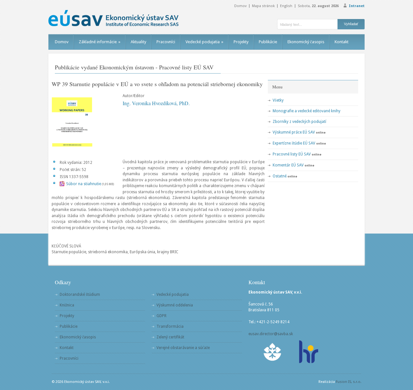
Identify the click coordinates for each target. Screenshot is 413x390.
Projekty (241, 41)
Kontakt (341, 41)
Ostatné (280, 176)
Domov (240, 6)
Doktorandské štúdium (80, 294)
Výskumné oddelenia (174, 305)
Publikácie (268, 41)
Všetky (278, 100)
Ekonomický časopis (305, 41)
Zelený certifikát (170, 337)
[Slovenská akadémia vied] (272, 351)
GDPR (161, 316)
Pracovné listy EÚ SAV (292, 154)
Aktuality (138, 41)
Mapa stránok (263, 6)
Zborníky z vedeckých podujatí (299, 121)
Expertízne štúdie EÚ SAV (294, 143)
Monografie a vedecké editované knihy (306, 111)
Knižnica (67, 305)
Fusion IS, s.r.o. (348, 382)
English (286, 6)
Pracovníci (165, 41)
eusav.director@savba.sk (270, 334)
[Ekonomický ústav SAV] (113, 18)
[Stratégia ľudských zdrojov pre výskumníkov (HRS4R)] (308, 351)
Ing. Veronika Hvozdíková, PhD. (156, 103)
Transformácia (170, 326)
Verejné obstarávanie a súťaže (183, 347)
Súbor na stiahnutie (83, 184)
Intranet (357, 6)
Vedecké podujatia (204, 41)
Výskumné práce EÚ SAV (294, 132)
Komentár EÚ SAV (288, 165)
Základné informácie (99, 41)
